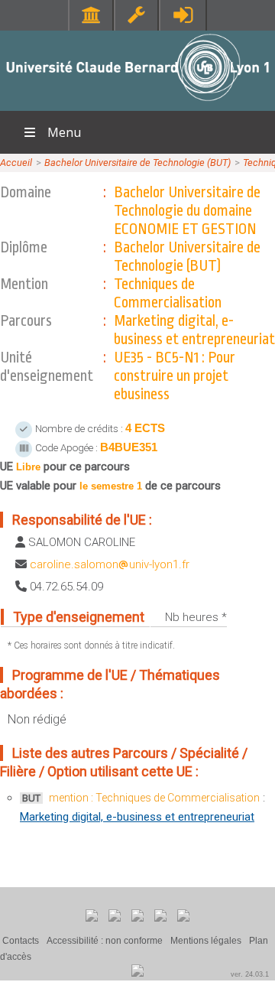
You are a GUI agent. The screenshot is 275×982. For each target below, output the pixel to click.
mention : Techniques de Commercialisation (154, 798)
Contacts (20, 940)
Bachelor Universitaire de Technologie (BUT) (137, 162)
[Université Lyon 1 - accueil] (138, 102)
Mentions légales (205, 940)
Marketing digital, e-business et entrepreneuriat (137, 817)
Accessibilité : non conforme (105, 940)
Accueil (16, 162)
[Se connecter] (183, 15)
